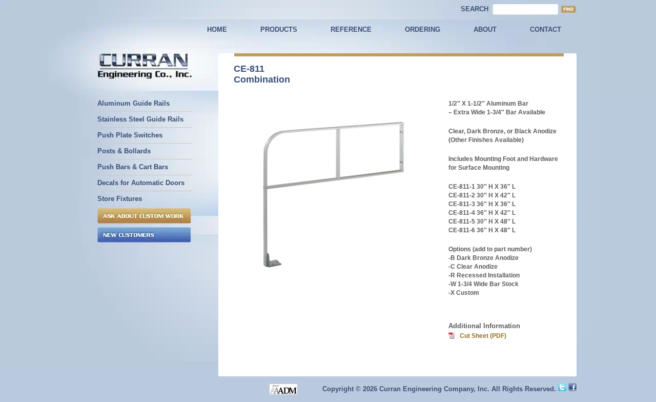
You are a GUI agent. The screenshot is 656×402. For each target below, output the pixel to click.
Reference (351, 29)
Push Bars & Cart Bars (132, 167)
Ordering (422, 29)
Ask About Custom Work (144, 216)
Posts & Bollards (124, 151)
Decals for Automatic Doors (140, 183)
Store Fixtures (119, 199)
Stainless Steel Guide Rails (140, 119)
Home (217, 29)
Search (474, 9)
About (485, 29)
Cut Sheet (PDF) (483, 335)
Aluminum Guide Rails (133, 103)
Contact (545, 29)
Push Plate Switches (129, 135)
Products (278, 29)
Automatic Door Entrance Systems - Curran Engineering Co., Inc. (144, 67)
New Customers (144, 235)
